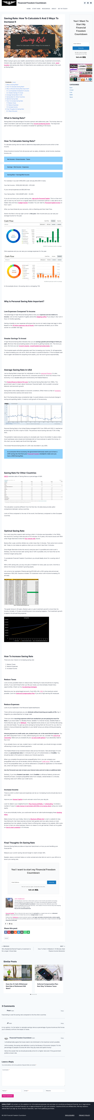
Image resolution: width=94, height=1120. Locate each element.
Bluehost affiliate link (37, 819)
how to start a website (13, 827)
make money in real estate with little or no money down (33, 806)
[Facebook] (91, 3)
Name (4, 1091)
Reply (62, 1011)
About (54, 8)
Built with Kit (33, 890)
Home (29, 8)
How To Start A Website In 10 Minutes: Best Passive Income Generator (51, 949)
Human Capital (17, 799)
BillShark (23, 723)
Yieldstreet (15, 917)
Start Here (36, 8)
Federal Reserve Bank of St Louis (17, 382)
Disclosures (69, 1115)
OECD (6, 476)
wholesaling (49, 804)
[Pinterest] (88, 3)
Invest (71, 90)
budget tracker (23, 202)
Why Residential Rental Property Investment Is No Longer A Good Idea (16, 949)
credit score (45, 761)
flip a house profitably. (36, 804)
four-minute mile (30, 538)
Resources (46, 8)
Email (26, 1091)
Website (48, 1091)
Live (71, 92)
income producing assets (42, 123)
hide (14, 82)
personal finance (46, 373)
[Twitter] (84, 3)
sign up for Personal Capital (41, 198)
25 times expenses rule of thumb (23, 325)
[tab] (30, 994)
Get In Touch (62, 8)
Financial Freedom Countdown (21, 1038)
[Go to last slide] (6, 979)
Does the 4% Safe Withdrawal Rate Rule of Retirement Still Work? (16, 986)
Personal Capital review (52, 202)
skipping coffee (42, 317)
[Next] (61, 979)
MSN (71, 95)
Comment (6, 1070)
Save (71, 97)
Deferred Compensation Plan (25, 693)
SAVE (6, 938)
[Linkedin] (11, 924)
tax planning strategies (29, 687)
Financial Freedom (33, 454)
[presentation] (18, 973)
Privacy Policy (84, 1115)
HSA (41, 691)
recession (58, 390)
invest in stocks (24, 346)
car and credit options (38, 737)
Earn (71, 87)
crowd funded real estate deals (40, 346)
